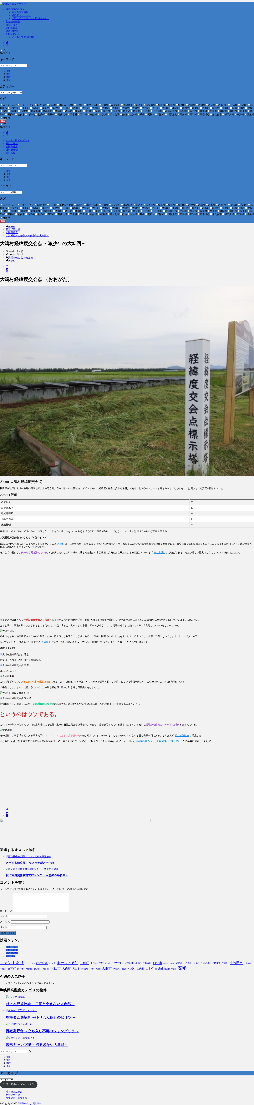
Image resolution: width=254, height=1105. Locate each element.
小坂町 (131, 968)
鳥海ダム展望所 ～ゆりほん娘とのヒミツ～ (40, 1017)
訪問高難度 (12, 27)
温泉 (8, 80)
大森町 (84, 968)
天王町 (116, 968)
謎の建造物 (12, 31)
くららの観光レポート (17, 140)
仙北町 (165, 963)
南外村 (20, 968)
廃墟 (8, 71)
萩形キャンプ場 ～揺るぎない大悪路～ (37, 1045)
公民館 (215, 963)
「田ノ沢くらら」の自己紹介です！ (30, 18)
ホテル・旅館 (67, 963)
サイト (3, 927)
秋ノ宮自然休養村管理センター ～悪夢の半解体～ (37, 875)
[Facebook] (7, 266)
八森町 (189, 963)
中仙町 (107, 963)
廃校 (8, 74)
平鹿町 (173, 969)
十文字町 (247, 963)
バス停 (52, 963)
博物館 (29, 968)
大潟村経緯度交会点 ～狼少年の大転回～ (27, 235)
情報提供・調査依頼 (16, 1098)
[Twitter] (7, 269)
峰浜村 (167, 969)
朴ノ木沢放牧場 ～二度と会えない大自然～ (40, 1004)
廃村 (8, 77)
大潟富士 (46, 642)
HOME (11, 226)
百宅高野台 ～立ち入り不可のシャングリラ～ (42, 1031)
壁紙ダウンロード (21, 15)
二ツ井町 (117, 963)
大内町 (66, 968)
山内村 (140, 968)
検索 (3, 121)
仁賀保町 (147, 963)
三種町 (84, 963)
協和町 (11, 968)
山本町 (149, 968)
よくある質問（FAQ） (23, 37)
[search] (30, 1051)
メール (5, 922)
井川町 (138, 963)
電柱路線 (10, 152)
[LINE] (7, 271)
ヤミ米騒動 (159, 552)
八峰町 (180, 963)
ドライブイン (30, 963)
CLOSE (6, 53)
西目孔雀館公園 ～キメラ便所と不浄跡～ (31, 862)
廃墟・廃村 (12, 24)
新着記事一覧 (13, 21)
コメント (6, 911)
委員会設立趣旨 (20, 12)
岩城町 (159, 968)
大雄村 (98, 969)
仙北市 (157, 963)
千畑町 (3, 969)
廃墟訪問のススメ (15, 9)
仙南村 (172, 963)
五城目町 (129, 963)
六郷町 (224, 963)
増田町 (45, 968)
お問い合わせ (13, 34)
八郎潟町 (205, 963)
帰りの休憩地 (182, 735)
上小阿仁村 (96, 963)
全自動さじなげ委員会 (29, 1103)
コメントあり (12, 962)
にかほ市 (42, 963)
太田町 (124, 969)
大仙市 (55, 968)
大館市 (107, 968)
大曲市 (76, 968)
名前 (4, 916)
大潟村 (11, 260)
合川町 (37, 969)
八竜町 (196, 963)
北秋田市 (236, 963)
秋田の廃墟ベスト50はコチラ (18, 1084)
